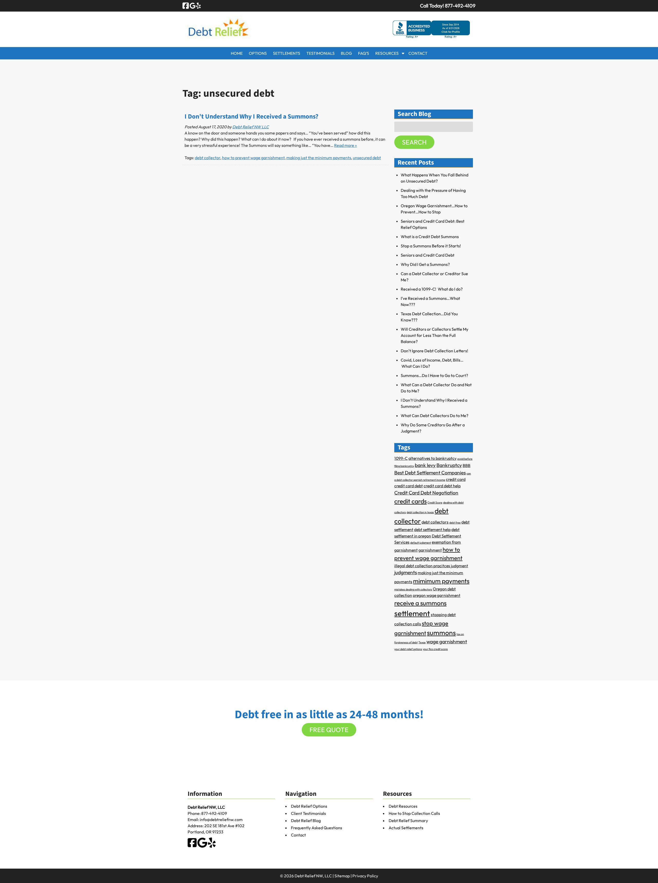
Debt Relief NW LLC (250, 126)
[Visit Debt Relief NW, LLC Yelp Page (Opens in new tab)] (198, 6)
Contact (417, 53)
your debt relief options (408, 649)
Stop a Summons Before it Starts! (431, 245)
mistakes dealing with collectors (413, 589)
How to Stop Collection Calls (414, 813)
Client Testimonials (308, 813)
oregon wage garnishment (436, 595)
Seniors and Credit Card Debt (427, 255)
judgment (459, 565)
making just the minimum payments (318, 157)
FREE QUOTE (329, 730)
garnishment (430, 550)
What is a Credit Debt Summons (430, 236)
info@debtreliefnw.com (221, 819)
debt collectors (435, 522)
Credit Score (434, 502)
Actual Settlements (406, 827)
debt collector (207, 157)
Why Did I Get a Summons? (425, 264)
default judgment (420, 542)
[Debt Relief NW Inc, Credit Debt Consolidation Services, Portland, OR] (431, 29)
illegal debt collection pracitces (422, 565)
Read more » (345, 145)
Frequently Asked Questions (316, 827)
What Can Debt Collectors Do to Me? (434, 415)
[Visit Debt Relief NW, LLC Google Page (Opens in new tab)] (193, 6)
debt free (455, 522)
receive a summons (420, 603)
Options (258, 53)
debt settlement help (432, 529)
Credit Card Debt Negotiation (426, 493)
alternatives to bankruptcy (432, 458)
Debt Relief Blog (306, 820)
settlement (412, 613)
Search (414, 142)
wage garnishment (446, 641)
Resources (387, 53)
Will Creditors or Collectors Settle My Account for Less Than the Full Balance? (434, 335)
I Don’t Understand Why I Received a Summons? (251, 116)
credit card (455, 479)
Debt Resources (403, 806)
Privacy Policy (365, 875)
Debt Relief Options (309, 806)
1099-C (401, 458)
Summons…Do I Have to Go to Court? (434, 375)
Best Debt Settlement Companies (430, 473)
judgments (405, 572)
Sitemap (342, 875)
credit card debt (408, 485)
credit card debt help (442, 485)
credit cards (410, 501)
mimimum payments (441, 581)
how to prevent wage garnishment (253, 157)
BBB (466, 465)
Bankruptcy (449, 465)
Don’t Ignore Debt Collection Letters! (434, 350)
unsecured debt (367, 157)
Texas (422, 642)
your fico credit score (435, 649)
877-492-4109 (214, 813)
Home (237, 53)
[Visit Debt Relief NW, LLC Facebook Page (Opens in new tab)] (185, 5)
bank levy (425, 465)
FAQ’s (363, 53)
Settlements (286, 53)
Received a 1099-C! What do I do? (432, 289)
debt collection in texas (420, 512)
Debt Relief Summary (408, 820)
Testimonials (320, 53)
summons (441, 632)
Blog (346, 53)
